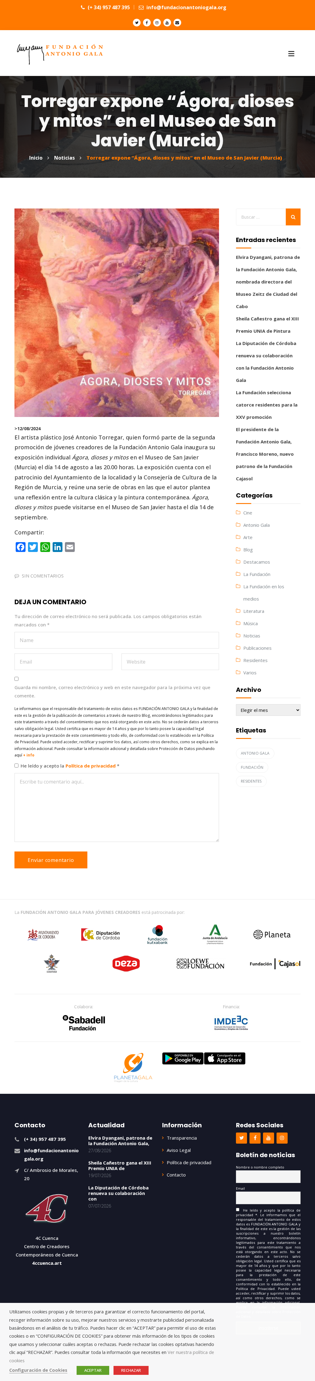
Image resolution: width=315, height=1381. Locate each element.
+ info (28, 755)
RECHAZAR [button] (131, 1370)
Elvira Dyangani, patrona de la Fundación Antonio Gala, (120, 1140)
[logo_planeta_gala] (133, 1067)
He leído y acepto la (70, 766)
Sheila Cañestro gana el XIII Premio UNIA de (119, 1165)
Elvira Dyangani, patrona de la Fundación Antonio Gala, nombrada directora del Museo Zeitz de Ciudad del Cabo (268, 281)
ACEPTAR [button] (93, 1370)
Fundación (252, 767)
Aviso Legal (179, 1150)
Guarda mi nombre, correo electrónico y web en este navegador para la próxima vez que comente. (112, 691)
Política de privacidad (91, 766)
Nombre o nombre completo (260, 1167)
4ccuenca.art (47, 1263)
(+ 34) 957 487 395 (108, 7)
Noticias (251, 636)
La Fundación (256, 574)
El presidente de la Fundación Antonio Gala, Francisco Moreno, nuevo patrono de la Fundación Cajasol (265, 454)
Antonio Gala (256, 525)
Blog (248, 549)
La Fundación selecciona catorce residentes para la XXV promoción (266, 404)
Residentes (255, 660)
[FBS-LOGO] (84, 1022)
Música (250, 623)
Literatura (253, 611)
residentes (251, 781)
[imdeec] (231, 1022)
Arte (248, 537)
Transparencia (182, 1138)
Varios (250, 672)
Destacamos (256, 562)
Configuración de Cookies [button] (38, 1370)
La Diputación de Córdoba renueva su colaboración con (118, 1193)
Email (240, 1188)
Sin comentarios (43, 576)
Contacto (176, 1175)
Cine (247, 513)
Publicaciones (257, 648)
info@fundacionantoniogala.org (185, 7)
